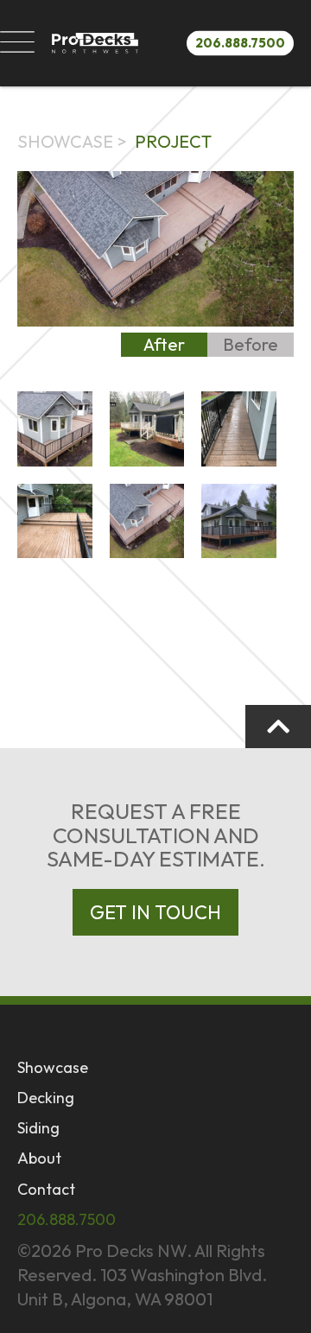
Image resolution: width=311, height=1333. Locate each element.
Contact (46, 1189)
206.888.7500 (240, 42)
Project (173, 141)
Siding (38, 1128)
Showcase (65, 141)
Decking (45, 1098)
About (39, 1158)
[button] (17, 43)
